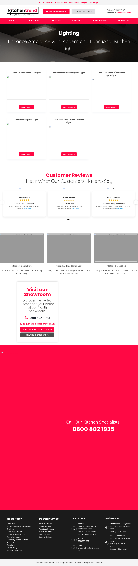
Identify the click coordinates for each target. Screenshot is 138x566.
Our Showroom (100, 21)
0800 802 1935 (123, 12)
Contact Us (123, 21)
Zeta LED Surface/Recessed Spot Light (111, 74)
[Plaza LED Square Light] (26, 135)
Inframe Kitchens (45, 537)
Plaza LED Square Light (26, 119)
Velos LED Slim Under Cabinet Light (69, 121)
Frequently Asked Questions (17, 540)
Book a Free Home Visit (57, 11)
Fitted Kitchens (32, 21)
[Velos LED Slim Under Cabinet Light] (69, 137)
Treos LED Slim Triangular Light (69, 72)
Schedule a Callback (84, 11)
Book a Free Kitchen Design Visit (19, 526)
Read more (27, 209)
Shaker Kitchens (45, 526)
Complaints (11, 545)
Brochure (10, 529)
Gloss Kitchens (44, 534)
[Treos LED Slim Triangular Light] (69, 88)
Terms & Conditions (14, 550)
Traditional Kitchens (46, 529)
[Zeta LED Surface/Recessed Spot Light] (111, 90)
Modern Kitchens (45, 524)
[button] (136, 202)
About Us (76, 21)
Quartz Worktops (13, 537)
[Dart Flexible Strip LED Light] (26, 88)
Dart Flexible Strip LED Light (27, 72)
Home (11, 21)
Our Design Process (14, 532)
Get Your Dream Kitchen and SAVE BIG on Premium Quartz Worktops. (69, 2)
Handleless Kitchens (46, 532)
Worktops (56, 21)
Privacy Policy (12, 548)
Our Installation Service (16, 534)
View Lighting (26, 107)
